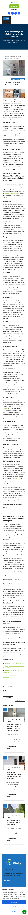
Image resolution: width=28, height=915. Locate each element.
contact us (8, 573)
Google (15, 478)
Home (5, 38)
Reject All (14, 911)
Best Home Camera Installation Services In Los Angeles (13, 822)
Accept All (14, 902)
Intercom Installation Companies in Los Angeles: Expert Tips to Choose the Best (13, 727)
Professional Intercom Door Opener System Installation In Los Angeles (14, 775)
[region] (14, 901)
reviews (5, 408)
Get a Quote (14, 6)
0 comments (8, 85)
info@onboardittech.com (14, 886)
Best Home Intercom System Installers (14, 663)
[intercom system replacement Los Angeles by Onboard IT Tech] (14, 76)
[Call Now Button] (24, 912)
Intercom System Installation (15, 38)
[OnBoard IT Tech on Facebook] (9, 13)
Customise (14, 907)
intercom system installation (12, 193)
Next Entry (19, 700)
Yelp (18, 478)
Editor (9, 82)
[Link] (12, 13)
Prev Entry (9, 697)
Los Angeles (15, 130)
